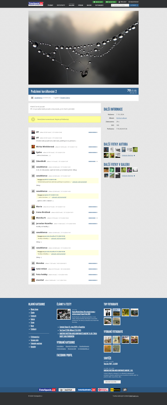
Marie (39, 206)
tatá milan (41, 269)
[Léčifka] (129, 169)
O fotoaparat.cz (35, 336)
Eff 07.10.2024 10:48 (50, 179)
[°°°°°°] (112, 149)
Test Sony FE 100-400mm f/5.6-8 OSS (70, 330)
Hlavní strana (34, 309)
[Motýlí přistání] (112, 155)
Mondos (40, 263)
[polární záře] (112, 169)
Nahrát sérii (99, 2)
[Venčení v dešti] (135, 169)
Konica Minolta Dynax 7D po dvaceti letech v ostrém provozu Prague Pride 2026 (83, 313)
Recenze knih (72, 349)
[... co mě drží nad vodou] (106, 149)
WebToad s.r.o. (134, 396)
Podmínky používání (36, 343)
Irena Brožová (43, 212)
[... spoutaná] (129, 149)
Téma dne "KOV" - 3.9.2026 (111, 364)
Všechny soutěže (111, 382)
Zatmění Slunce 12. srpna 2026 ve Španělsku (72, 327)
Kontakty (33, 346)
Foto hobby (41, 274)
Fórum (80, 5)
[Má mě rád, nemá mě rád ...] (117, 169)
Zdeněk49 (41, 161)
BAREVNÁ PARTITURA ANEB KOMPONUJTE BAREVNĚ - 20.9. (118, 370)
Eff (37, 132)
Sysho (39, 152)
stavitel (40, 280)
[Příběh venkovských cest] (106, 169)
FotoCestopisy (61, 349)
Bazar (89, 5)
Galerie (71, 5)
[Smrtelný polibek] (106, 155)
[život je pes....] (106, 175)
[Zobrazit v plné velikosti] (83, 48)
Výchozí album (121, 118)
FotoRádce (60, 346)
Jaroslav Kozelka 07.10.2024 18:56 (55, 236)
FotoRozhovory (84, 346)
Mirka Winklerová (45, 147)
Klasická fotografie (71, 346)
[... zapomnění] (123, 149)
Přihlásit (123, 2)
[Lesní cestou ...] (112, 175)
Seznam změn (34, 340)
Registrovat (134, 2)
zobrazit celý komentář (79, 182)
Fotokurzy (99, 5)
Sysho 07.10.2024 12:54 (51, 195)
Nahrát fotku (111, 2)
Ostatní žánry (65, 98)
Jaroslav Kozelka (44, 223)
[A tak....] (117, 175)
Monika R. (41, 218)
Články (50, 5)
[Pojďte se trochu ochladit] (117, 149)
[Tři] (117, 155)
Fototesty (61, 5)
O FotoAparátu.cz (83, 349)
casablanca (38, 98)
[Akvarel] (135, 149)
